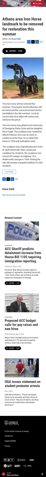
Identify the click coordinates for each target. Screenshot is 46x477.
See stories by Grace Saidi (13, 195)
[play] (3, 474)
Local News (9, 172)
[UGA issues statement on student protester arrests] (22, 367)
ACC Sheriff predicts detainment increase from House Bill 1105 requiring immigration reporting (23, 255)
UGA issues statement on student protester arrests (22, 384)
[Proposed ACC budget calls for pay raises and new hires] (22, 302)
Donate (38, 3)
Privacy (7, 446)
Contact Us (9, 436)
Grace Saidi (16, 39)
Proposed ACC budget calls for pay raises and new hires (21, 324)
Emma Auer (8, 266)
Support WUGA (10, 441)
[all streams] (43, 474)
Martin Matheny (10, 334)
